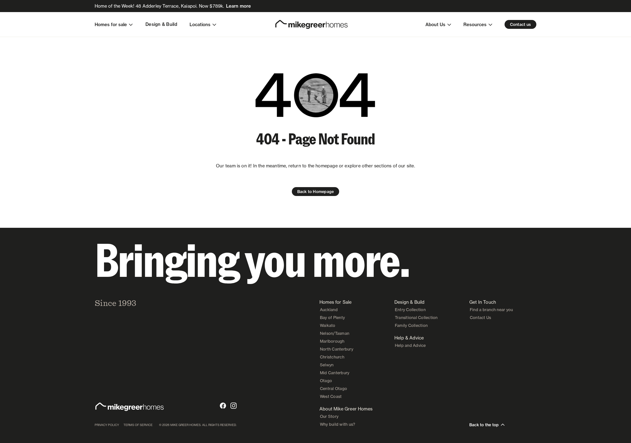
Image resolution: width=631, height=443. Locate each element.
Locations (200, 24)
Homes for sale (111, 24)
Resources (475, 24)
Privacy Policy (107, 425)
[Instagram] (233, 406)
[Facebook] (223, 406)
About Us (435, 24)
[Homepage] (311, 24)
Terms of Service (138, 425)
